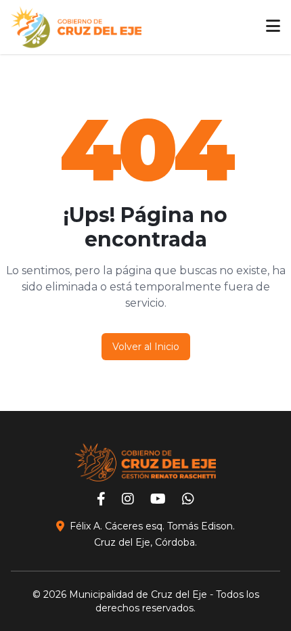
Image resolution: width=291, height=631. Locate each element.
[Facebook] (101, 500)
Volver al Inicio (145, 347)
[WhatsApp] (188, 500)
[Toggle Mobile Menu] (273, 27)
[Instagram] (128, 500)
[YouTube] (158, 500)
